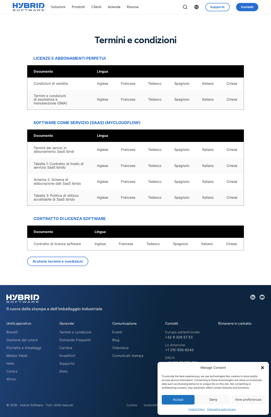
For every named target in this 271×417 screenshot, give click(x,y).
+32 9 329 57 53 (179, 337)
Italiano (208, 83)
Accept (178, 400)
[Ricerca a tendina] (185, 7)
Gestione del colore (22, 340)
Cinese (232, 83)
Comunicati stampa (127, 355)
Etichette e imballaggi (23, 348)
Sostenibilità (152, 405)
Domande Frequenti (75, 340)
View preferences (248, 400)
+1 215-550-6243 (179, 350)
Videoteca (120, 348)
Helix (10, 363)
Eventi (117, 332)
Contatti (247, 7)
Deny (213, 400)
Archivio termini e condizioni (58, 261)
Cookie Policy (196, 409)
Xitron (11, 379)
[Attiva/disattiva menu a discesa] (58, 6)
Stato (63, 371)
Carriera (65, 348)
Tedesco (155, 83)
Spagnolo (181, 83)
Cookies (131, 405)
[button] (262, 368)
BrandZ (12, 332)
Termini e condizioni (75, 332)
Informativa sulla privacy (221, 409)
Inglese (102, 83)
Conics (11, 371)
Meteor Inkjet (17, 355)
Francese (128, 83)
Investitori (67, 355)
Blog (115, 340)
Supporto (217, 7)
